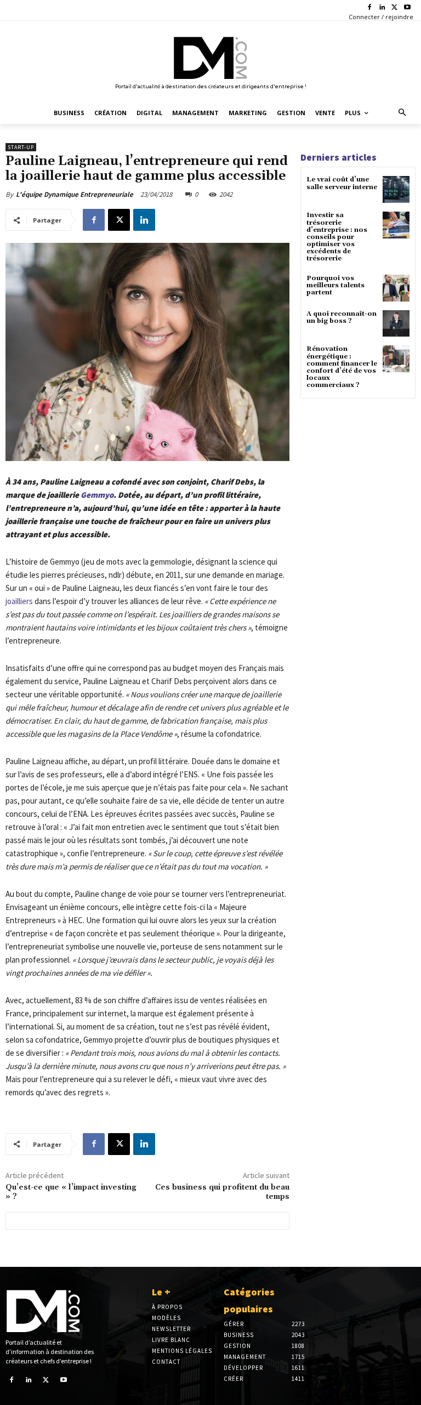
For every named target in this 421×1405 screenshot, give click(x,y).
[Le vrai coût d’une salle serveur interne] (396, 189)
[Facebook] (369, 8)
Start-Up (21, 147)
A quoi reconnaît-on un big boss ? (341, 317)
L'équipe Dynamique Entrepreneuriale (74, 194)
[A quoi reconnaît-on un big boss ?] (396, 323)
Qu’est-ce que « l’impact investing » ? (70, 1192)
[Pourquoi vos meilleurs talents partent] (396, 288)
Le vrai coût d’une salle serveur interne (341, 183)
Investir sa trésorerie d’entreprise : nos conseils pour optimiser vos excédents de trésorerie (336, 237)
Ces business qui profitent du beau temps (222, 1192)
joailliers (19, 601)
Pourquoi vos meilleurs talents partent (335, 285)
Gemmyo (97, 495)
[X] (394, 8)
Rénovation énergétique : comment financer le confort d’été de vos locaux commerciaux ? (341, 367)
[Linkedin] (382, 8)
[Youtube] (407, 8)
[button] (402, 113)
